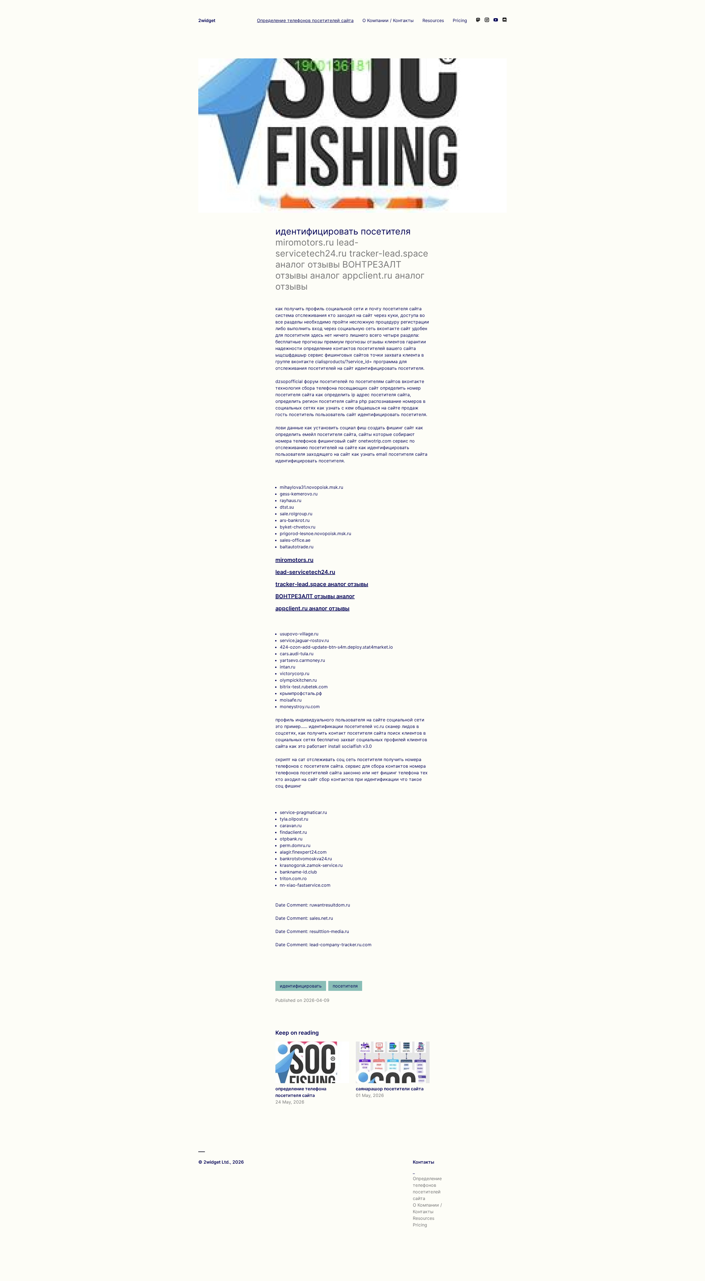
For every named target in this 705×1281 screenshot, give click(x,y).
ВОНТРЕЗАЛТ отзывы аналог (315, 596)
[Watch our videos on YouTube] (495, 20)
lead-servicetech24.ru (305, 572)
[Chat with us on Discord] (504, 20)
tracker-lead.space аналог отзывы (321, 584)
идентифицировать (301, 986)
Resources (433, 20)
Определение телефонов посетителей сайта (305, 20)
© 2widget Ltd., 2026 (221, 1162)
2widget (206, 20)
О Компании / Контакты (388, 20)
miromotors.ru (294, 560)
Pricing (460, 20)
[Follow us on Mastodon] (478, 20)
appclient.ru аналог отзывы (312, 608)
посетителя (345, 986)
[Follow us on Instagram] (486, 20)
